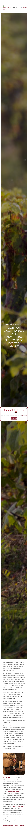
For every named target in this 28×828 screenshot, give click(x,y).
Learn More (14, 418)
